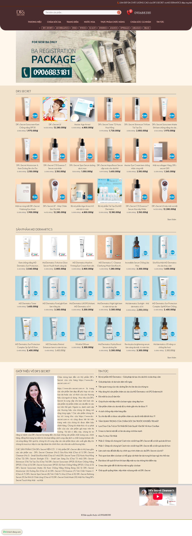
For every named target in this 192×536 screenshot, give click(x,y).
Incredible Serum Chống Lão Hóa (137, 264)
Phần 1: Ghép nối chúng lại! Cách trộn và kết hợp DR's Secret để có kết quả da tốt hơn (134, 445)
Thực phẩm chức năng (113, 22)
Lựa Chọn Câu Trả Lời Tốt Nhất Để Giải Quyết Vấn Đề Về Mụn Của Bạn (129, 426)
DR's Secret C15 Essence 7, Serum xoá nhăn (55, 167)
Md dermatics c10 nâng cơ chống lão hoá (164, 346)
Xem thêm (171, 219)
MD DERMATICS (62, 28)
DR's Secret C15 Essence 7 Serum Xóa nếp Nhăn (137, 207)
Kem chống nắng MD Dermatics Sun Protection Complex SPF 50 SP (27, 264)
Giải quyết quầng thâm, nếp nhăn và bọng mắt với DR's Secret (124, 470)
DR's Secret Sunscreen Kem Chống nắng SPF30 (27, 126)
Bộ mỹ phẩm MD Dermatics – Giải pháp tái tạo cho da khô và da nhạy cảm (130, 376)
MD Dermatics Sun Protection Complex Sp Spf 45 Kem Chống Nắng (27, 346)
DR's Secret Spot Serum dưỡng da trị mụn (82, 167)
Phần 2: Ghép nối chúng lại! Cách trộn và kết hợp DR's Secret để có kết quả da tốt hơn (135, 440)
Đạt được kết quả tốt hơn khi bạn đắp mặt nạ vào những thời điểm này (128, 460)
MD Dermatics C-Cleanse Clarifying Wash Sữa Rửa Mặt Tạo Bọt (109, 264)
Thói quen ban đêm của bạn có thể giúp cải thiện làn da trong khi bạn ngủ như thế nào (134, 455)
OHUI (74, 28)
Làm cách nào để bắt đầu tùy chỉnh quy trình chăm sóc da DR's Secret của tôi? (131, 450)
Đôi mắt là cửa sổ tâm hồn (109, 396)
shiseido (102, 28)
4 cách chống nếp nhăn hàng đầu (112, 411)
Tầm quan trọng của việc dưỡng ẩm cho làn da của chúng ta (123, 386)
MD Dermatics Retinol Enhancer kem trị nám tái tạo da (55, 346)
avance (113, 28)
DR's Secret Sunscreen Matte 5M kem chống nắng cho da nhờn (164, 126)
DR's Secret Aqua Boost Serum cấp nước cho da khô (110, 167)
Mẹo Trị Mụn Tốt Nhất (108, 436)
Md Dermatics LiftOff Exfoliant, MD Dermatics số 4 (82, 305)
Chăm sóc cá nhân (140, 22)
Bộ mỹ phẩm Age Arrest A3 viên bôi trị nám (82, 207)
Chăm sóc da (54, 22)
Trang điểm (72, 22)
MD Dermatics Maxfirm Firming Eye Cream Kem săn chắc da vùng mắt (82, 264)
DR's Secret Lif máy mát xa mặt (164, 206)
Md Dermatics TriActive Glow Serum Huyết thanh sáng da (54, 264)
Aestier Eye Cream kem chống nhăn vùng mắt (137, 167)
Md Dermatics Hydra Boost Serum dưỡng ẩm (109, 346)
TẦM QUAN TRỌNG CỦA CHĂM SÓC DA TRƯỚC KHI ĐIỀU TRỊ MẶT (129, 421)
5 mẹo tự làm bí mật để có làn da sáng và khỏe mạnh (120, 431)
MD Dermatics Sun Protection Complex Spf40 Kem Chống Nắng (164, 305)
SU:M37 (92, 28)
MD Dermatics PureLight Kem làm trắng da (55, 305)
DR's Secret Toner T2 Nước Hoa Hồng (109, 126)
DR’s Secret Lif (55, 124)
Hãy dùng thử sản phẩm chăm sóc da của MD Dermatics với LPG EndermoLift (130, 391)
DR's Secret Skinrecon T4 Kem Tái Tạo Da (137, 126)
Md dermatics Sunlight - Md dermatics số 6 (137, 305)
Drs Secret (23, 91)
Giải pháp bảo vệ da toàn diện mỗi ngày (115, 381)
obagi (146, 28)
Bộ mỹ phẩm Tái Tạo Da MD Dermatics (109, 207)
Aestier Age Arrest (82, 124)
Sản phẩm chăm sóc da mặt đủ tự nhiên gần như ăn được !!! (123, 406)
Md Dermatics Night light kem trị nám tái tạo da (109, 305)
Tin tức (160, 22)
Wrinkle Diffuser (82, 344)
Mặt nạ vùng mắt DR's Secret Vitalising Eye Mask (27, 207)
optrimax (124, 28)
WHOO (82, 28)
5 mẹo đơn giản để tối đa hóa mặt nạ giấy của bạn (119, 465)
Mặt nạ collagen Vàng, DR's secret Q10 (164, 167)
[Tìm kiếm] (119, 12)
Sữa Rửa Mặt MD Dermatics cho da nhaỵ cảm (164, 264)
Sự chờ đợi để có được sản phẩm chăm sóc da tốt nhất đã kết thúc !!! (127, 416)
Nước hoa (89, 22)
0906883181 (105, 515)
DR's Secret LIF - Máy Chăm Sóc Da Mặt (55, 207)
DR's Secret (47, 28)
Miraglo (136, 28)
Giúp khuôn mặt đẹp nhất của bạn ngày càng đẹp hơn (121, 401)
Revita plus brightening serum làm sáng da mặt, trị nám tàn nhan (137, 346)
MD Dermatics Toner (27, 303)
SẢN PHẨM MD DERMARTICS (34, 229)
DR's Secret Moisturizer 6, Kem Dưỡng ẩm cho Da (27, 167)
